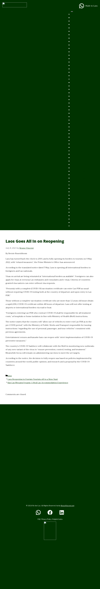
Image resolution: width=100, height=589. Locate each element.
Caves (73, 137)
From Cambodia (78, 216)
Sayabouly (75, 21)
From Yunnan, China (80, 209)
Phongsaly (76, 24)
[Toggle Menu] (72, 11)
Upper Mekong (78, 171)
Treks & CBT (76, 86)
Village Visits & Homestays (83, 123)
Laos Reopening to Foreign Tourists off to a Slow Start (33, 379)
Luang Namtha (78, 28)
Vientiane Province (80, 62)
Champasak (76, 69)
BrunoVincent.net (67, 505)
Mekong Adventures (80, 110)
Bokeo (74, 41)
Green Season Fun (79, 99)
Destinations (77, 14)
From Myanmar (78, 212)
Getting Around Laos (80, 181)
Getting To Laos (78, 185)
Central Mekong (78, 175)
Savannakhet (77, 58)
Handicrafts (76, 134)
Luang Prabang (78, 18)
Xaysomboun (77, 45)
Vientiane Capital (79, 55)
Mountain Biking (79, 103)
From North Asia (79, 202)
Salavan (74, 76)
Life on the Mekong (80, 168)
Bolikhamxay (77, 52)
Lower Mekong (78, 178)
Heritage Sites (77, 117)
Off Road (75, 106)
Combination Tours (80, 89)
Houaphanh (76, 35)
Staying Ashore (78, 157)
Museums (75, 127)
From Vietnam (78, 219)
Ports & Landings (79, 164)
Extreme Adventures (80, 96)
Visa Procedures (78, 195)
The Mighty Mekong (80, 154)
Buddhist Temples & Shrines (84, 113)
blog (10, 376)
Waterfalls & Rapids (80, 140)
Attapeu (75, 65)
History (74, 161)
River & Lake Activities (81, 144)
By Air (74, 188)
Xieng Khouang (78, 31)
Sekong (74, 72)
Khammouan (77, 48)
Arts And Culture (79, 130)
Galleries (75, 120)
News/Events (77, 226)
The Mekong (77, 151)
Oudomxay (76, 38)
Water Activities (78, 82)
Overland (75, 192)
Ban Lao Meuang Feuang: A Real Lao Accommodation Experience (38, 382)
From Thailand (78, 222)
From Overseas (78, 205)
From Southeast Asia (80, 198)
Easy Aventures (78, 93)
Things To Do (77, 79)
